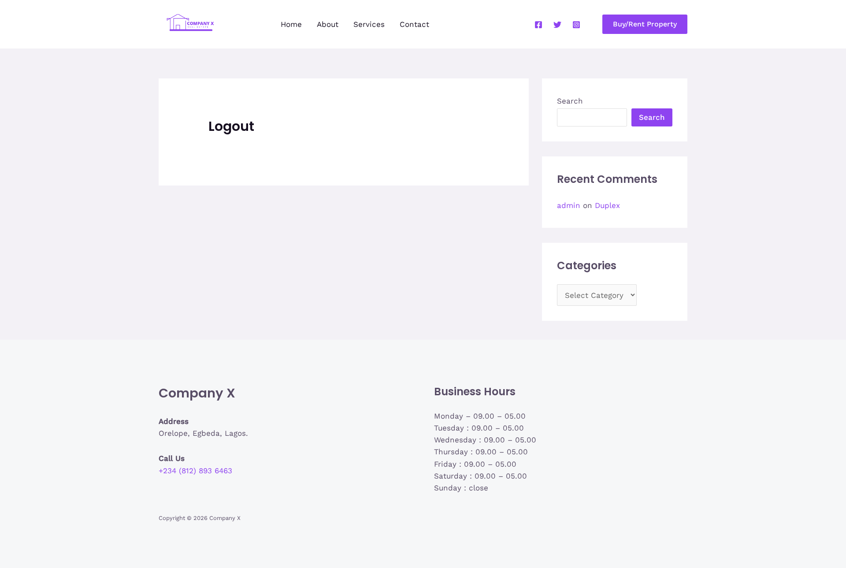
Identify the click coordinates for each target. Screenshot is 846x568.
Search (570, 101)
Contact (414, 24)
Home (291, 24)
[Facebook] (538, 25)
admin (568, 205)
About (327, 24)
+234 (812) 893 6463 (195, 470)
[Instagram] (576, 25)
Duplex (607, 205)
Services (369, 24)
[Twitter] (557, 25)
